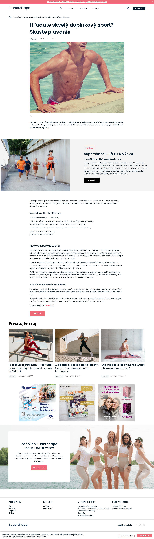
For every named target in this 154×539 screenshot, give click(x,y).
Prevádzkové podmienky (87, 506)
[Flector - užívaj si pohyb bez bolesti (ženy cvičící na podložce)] (37, 402)
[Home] (61, 8)
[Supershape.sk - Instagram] (140, 525)
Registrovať (47, 508)
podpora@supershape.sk (122, 508)
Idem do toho (39, 468)
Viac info (92, 180)
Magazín (83, 8)
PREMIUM (70, 8)
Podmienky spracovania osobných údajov (94, 508)
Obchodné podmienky (86, 511)
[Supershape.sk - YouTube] (144, 525)
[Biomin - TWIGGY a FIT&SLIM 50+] (116, 402)
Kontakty (81, 513)
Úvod (11, 506)
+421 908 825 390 (119, 506)
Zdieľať (37, 313)
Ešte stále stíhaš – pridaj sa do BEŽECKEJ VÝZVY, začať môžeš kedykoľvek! (77, 2)
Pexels (47, 305)
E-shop (96, 8)
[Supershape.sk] (20, 8)
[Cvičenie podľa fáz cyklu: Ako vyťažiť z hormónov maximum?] (123, 345)
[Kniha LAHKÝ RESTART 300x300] (77, 402)
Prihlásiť (139, 8)
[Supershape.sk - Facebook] (136, 525)
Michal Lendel (44, 39)
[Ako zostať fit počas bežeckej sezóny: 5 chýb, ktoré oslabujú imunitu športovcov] (77, 345)
